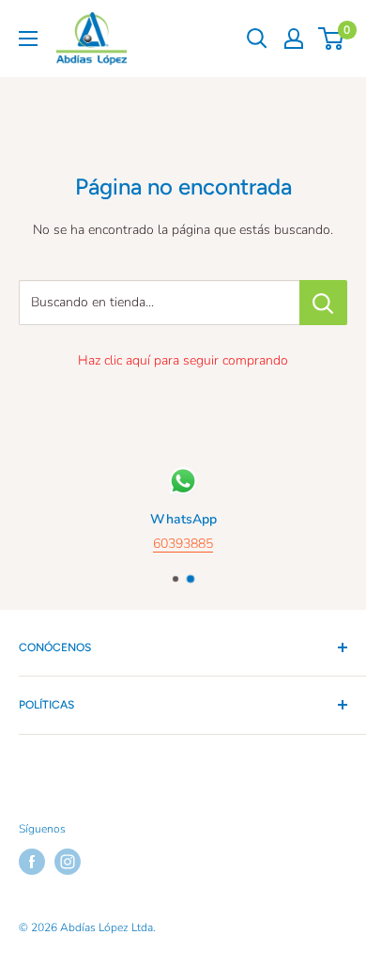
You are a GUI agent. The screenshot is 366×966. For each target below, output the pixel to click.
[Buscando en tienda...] (323, 302)
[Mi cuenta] (293, 38)
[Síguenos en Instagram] (67, 862)
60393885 (183, 544)
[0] (331, 38)
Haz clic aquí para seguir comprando (183, 360)
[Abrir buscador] (257, 38)
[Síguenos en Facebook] (32, 862)
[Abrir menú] (28, 38)
